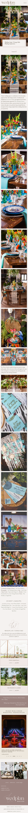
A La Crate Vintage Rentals (13, 594)
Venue (13, 609)
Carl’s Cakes (24, 590)
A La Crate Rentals (7, 609)
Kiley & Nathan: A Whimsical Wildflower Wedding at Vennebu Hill (13, 750)
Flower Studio (17, 604)
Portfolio (17, 663)
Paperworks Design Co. (13, 592)
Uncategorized (14, 52)
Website (11, 663)
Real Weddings (4, 753)
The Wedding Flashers (19, 101)
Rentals (14, 607)
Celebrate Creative (16, 811)
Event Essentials (19, 607)
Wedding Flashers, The (6, 605)
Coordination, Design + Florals (8, 603)
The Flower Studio (10, 100)
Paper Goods (23, 605)
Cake (14, 605)
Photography (23, 603)
